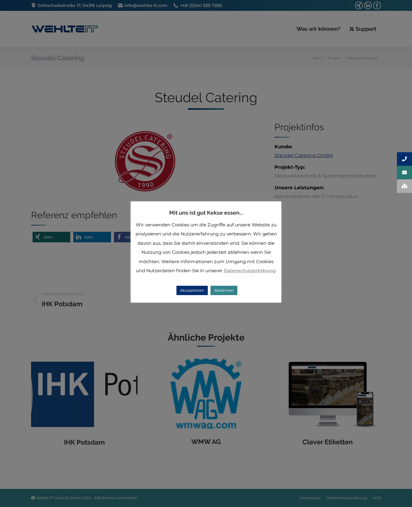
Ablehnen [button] (224, 290)
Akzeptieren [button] (192, 290)
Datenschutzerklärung (249, 270)
